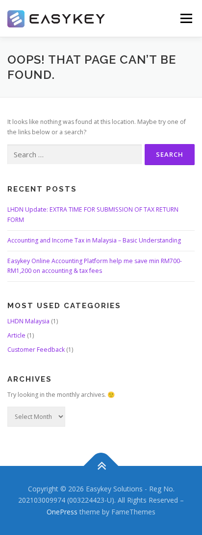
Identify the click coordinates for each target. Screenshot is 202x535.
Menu (185, 18)
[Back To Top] (101, 465)
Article (16, 335)
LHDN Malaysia (28, 321)
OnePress (62, 511)
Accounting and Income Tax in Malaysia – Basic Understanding (94, 240)
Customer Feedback (36, 349)
